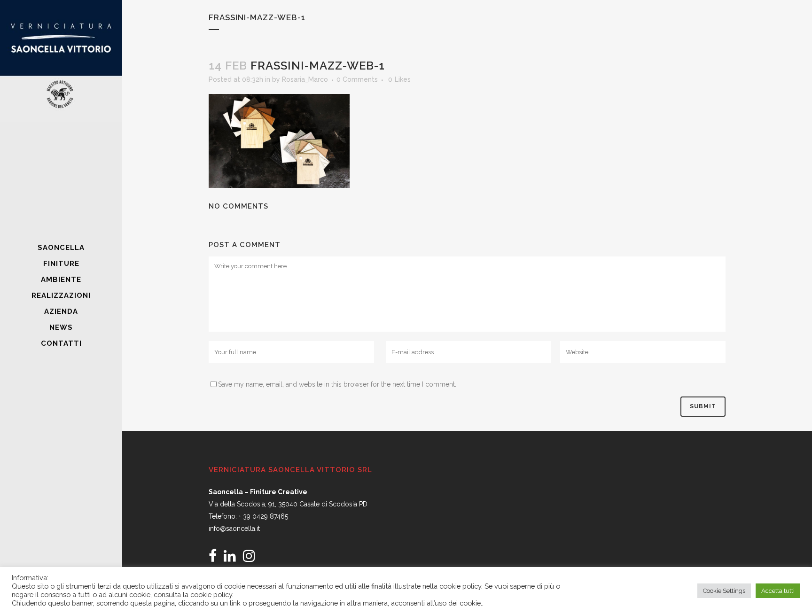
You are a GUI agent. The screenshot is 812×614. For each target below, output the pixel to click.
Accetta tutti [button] (778, 590)
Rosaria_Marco (305, 79)
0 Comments (357, 79)
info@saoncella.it (234, 528)
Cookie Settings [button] (724, 590)
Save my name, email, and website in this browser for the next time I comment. (337, 384)
